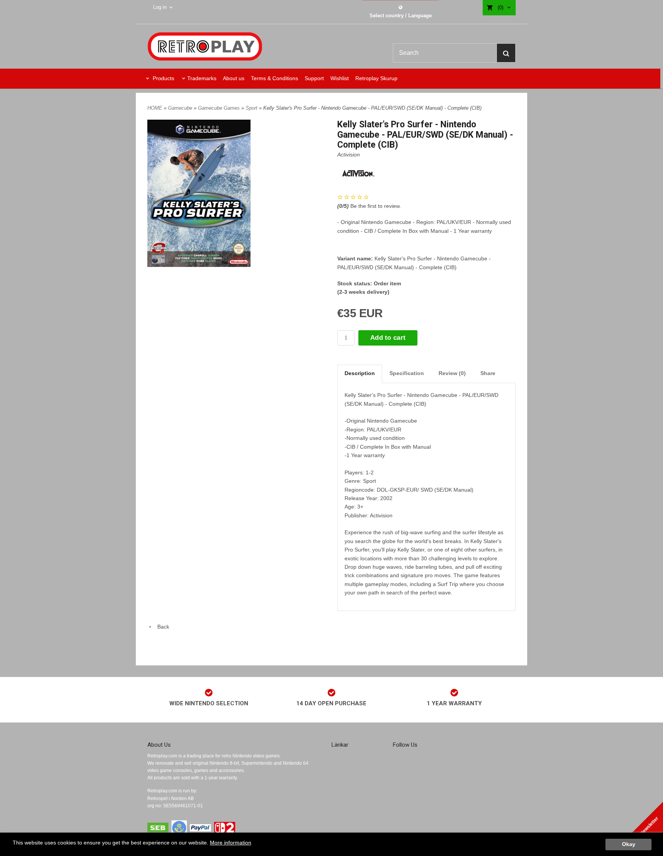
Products (162, 78)
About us (233, 78)
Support (314, 78)
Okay (628, 844)
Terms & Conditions (274, 78)
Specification (406, 373)
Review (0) (452, 373)
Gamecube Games (219, 108)
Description (360, 373)
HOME (154, 108)
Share (487, 373)
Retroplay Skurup (376, 78)
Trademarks (201, 78)
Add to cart (388, 337)
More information (230, 843)
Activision (348, 154)
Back (161, 627)
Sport (252, 108)
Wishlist (339, 78)
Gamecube (181, 108)
